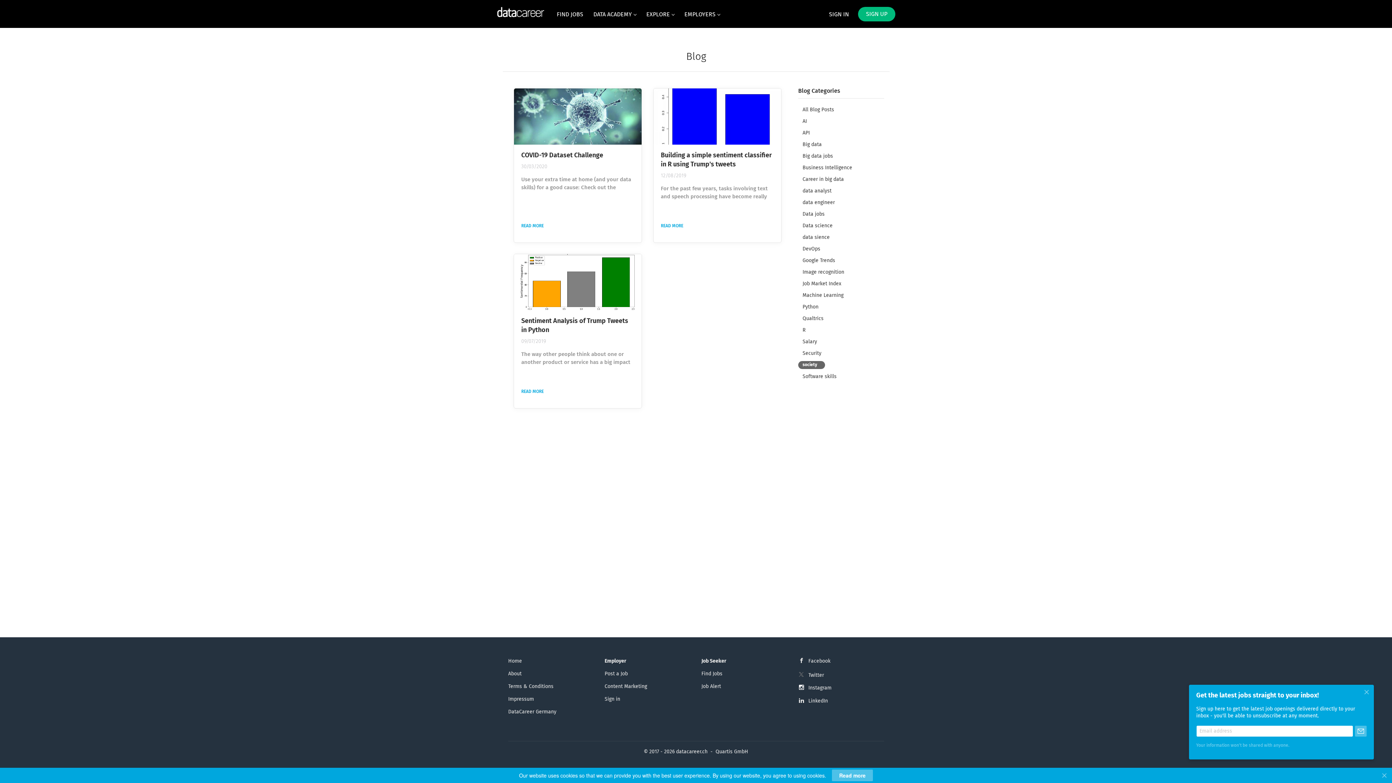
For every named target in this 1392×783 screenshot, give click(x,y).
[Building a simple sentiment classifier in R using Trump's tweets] (717, 116)
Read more (532, 226)
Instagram (820, 688)
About (515, 673)
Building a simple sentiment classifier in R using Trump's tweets (716, 160)
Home (515, 661)
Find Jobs (711, 673)
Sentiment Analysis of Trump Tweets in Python (574, 326)
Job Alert (711, 686)
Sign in (839, 14)
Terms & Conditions (531, 686)
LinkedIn (818, 701)
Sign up (876, 14)
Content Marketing (626, 686)
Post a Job (616, 673)
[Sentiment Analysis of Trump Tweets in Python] (578, 282)
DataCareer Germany (532, 711)
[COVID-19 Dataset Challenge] (578, 116)
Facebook (819, 661)
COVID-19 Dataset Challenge (562, 155)
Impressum (521, 699)
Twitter (816, 675)
